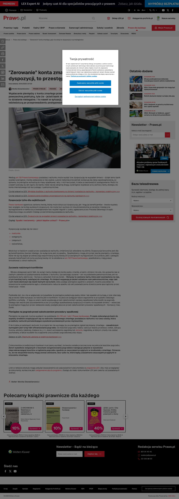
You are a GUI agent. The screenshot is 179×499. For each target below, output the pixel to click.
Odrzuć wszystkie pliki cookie (90, 90)
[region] (90, 77)
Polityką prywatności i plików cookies (84, 76)
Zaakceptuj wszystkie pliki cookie (90, 83)
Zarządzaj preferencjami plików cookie (90, 96)
